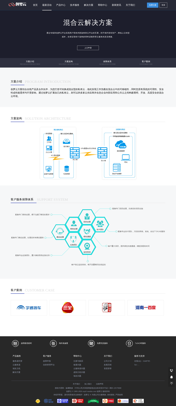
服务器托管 (17, 361)
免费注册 (152, 5)
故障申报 (47, 361)
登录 (163, 5)
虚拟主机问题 (79, 372)
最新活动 (47, 5)
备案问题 (77, 365)
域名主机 (16, 368)
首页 (35, 5)
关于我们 (130, 5)
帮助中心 (102, 5)
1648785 (146, 361)
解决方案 (16, 372)
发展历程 (108, 365)
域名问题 (77, 376)
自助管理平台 (49, 365)
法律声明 (99, 384)
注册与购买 (78, 361)
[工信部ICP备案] (138, 401)
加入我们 (88, 384)
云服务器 (16, 365)
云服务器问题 (79, 368)
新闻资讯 (116, 5)
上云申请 (88, 48)
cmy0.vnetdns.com (89, 391)
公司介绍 (108, 361)
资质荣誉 (108, 368)
